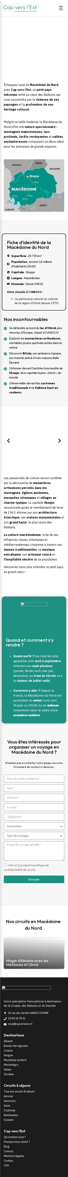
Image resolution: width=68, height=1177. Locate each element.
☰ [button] (61, 8)
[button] (8, 440)
